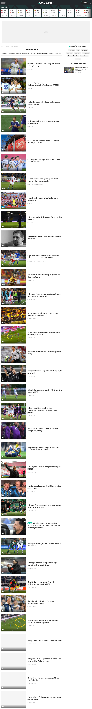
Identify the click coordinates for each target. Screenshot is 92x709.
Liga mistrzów (25, 54)
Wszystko (5, 54)
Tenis (78, 50)
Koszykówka (86, 53)
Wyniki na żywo (5, 7)
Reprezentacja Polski (42, 54)
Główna (2, 46)
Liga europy (33, 54)
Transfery (18, 54)
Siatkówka (51, 54)
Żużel (69, 56)
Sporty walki (77, 53)
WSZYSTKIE (88, 7)
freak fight (69, 53)
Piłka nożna (12, 54)
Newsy (7, 46)
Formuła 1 (75, 56)
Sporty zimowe (84, 56)
